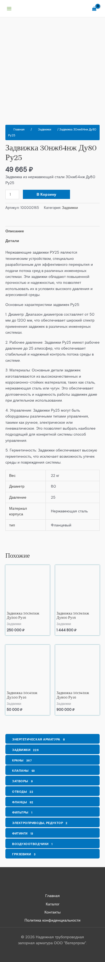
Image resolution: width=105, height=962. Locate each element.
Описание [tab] (14, 231)
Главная (18, 129)
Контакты (52, 912)
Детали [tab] (12, 240)
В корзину (46, 194)
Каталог (53, 904)
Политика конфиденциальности (52, 920)
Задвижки (44, 129)
